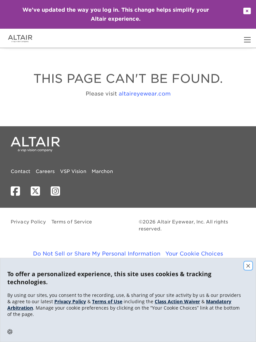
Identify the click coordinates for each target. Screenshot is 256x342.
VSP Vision (73, 171)
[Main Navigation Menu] (247, 39)
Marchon (102, 171)
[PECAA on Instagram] (58, 191)
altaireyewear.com (145, 94)
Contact (20, 171)
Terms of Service (71, 221)
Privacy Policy (28, 221)
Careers (45, 171)
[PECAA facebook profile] (18, 191)
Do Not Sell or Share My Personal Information (96, 253)
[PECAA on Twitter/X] (38, 191)
